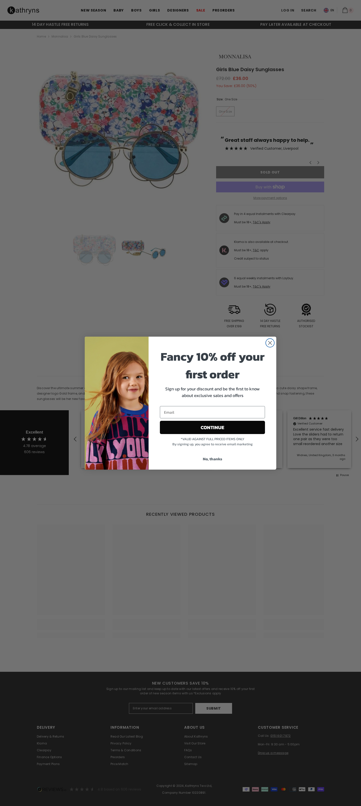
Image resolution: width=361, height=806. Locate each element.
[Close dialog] (270, 343)
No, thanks (212, 459)
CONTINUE (212, 427)
